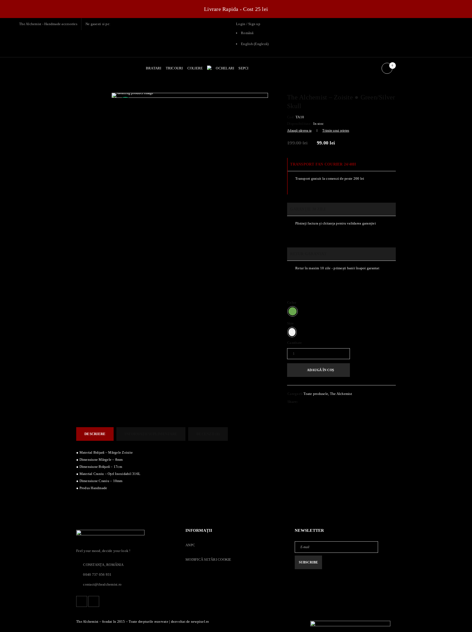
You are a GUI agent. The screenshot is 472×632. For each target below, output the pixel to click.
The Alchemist (341, 394)
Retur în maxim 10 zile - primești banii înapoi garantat (337, 268)
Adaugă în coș (320, 370)
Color (291, 302)
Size (290, 323)
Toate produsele (315, 394)
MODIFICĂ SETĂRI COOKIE (208, 559)
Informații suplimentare (151, 434)
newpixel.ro (200, 621)
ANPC (190, 545)
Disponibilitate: (299, 124)
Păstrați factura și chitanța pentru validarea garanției (335, 223)
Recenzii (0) (208, 434)
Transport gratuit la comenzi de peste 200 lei (329, 178)
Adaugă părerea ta (299, 130)
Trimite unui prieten (335, 130)
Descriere (94, 434)
